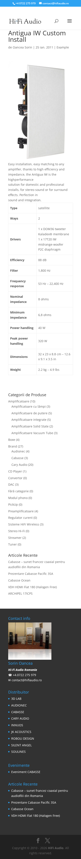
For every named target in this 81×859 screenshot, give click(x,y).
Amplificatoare (18, 401)
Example (63, 47)
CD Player (15, 471)
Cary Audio (19, 465)
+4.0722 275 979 (24, 675)
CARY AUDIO (20, 718)
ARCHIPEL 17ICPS (20, 593)
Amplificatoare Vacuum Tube (32, 433)
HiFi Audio (56, 848)
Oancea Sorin (22, 47)
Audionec (18, 451)
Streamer (15, 538)
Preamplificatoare (21, 511)
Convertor (15, 478)
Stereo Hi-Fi (16, 531)
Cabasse (17, 458)
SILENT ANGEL (21, 745)
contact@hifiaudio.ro (27, 680)
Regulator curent (20, 518)
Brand (12, 446)
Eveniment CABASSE (25, 772)
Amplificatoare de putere (29, 413)
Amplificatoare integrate (28, 420)
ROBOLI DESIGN (22, 738)
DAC (11, 484)
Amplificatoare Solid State (30, 426)
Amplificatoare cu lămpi (28, 406)
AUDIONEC (19, 705)
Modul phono (18, 498)
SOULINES (18, 752)
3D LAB (16, 699)
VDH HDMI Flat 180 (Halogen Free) (32, 587)
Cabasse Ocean (19, 580)
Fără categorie (18, 491)
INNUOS (17, 725)
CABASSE (17, 712)
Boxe (11, 440)
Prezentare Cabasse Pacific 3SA (30, 574)
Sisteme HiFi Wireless (23, 524)
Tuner (12, 544)
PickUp (13, 504)
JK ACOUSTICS (21, 732)
